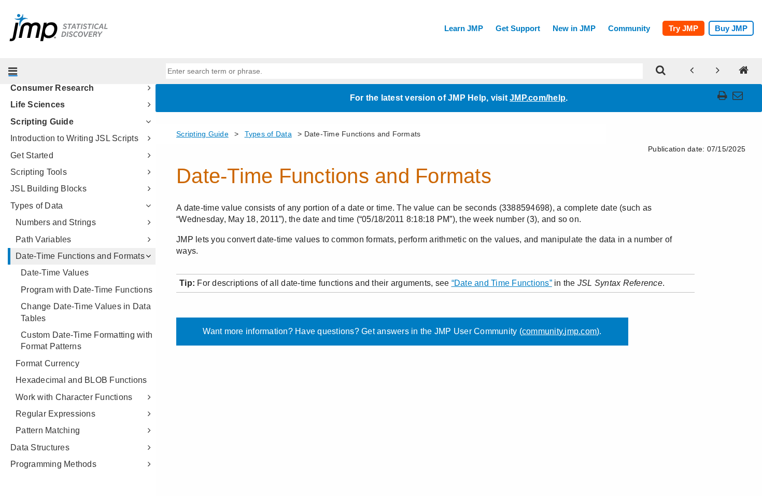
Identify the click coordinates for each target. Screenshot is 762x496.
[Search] (661, 71)
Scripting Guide (42, 121)
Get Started (31, 155)
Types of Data (36, 205)
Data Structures (39, 447)
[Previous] (692, 71)
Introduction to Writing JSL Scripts (74, 138)
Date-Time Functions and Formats (80, 256)
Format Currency (47, 363)
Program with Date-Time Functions (86, 289)
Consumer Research (52, 88)
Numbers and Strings (56, 222)
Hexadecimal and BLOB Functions (81, 380)
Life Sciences (37, 104)
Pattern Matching (48, 430)
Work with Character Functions (74, 397)
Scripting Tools (38, 172)
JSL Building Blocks (48, 188)
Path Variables (44, 239)
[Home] (744, 71)
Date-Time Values (55, 272)
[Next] (718, 71)
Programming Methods (53, 464)
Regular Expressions (55, 413)
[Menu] (13, 71)
